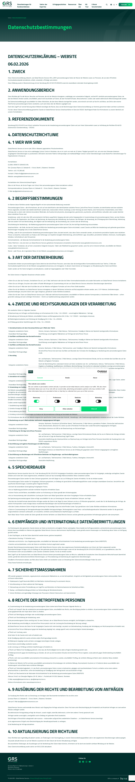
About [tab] (95, 378)
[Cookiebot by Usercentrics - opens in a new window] (99, 371)
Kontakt (124, 4)
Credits (49, 778)
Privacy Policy (34, 778)
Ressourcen (72, 4)
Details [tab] (67, 378)
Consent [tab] (40, 378)
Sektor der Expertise (43, 5)
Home (9, 17)
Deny (41, 409)
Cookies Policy (43, 778)
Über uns (80, 5)
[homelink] (7, 4)
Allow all (94, 409)
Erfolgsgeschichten (59, 4)
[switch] (57, 401)
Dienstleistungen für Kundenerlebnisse (24, 5)
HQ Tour (87, 5)
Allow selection (67, 409)
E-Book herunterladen (97, 5)
